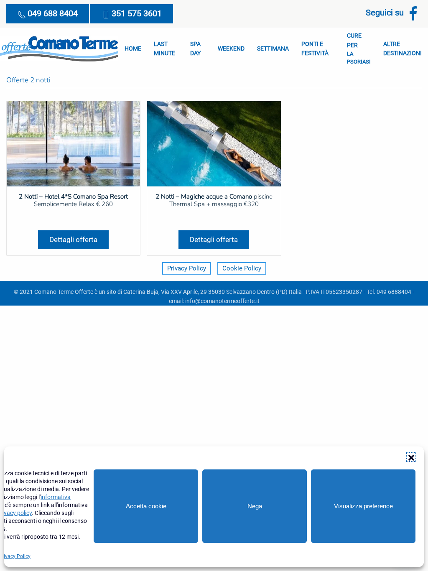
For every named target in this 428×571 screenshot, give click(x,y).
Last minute (164, 48)
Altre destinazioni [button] (402, 48)
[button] (411, 457)
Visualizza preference (363, 506)
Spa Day (195, 48)
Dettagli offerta (73, 239)
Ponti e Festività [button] (315, 48)
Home (133, 48)
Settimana (273, 48)
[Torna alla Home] (59, 48)
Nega (254, 506)
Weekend (231, 48)
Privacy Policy (186, 268)
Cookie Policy (241, 268)
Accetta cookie (146, 506)
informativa (56, 497)
